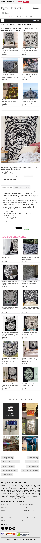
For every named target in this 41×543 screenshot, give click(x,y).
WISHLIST (12, 16)
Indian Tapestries (8, 466)
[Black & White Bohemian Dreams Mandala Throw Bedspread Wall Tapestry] (10, 272)
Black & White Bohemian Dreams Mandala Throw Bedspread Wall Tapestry (10, 283)
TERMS (23, 520)
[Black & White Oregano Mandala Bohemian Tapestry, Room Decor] (30, 298)
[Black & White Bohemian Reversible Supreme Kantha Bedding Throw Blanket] (10, 91)
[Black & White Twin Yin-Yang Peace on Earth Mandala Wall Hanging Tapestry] (30, 349)
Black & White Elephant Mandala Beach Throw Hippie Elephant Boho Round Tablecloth (10, 360)
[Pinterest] (10, 528)
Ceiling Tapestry (7, 458)
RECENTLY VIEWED (22, 16)
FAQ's (3, 511)
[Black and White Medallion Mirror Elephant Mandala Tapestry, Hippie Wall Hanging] (30, 91)
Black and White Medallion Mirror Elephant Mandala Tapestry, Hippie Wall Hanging (30, 101)
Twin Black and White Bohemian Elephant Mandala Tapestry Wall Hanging (10, 50)
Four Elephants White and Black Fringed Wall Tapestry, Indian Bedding (30, 50)
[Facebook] (2, 528)
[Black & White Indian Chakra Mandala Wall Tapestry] (30, 375)
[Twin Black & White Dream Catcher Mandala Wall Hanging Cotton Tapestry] (10, 375)
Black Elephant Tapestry (30, 470)
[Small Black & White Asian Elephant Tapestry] (10, 247)
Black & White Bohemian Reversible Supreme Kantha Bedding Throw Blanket (9, 101)
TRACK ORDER (26, 507)
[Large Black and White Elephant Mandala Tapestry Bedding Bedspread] (30, 65)
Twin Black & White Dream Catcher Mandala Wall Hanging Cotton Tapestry (10, 385)
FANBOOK (5, 507)
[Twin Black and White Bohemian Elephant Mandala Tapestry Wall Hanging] (10, 40)
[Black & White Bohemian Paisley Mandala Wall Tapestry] (10, 298)
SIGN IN (30, 16)
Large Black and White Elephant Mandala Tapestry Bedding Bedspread (30, 76)
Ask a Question (34, 191)
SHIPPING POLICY (27, 514)
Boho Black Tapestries (9, 470)
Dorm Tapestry (7, 474)
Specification (18, 187)
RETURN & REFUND (27, 517)
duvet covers (35, 496)
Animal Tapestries (32, 462)
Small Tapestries (32, 466)
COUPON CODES (26, 504)
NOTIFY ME (28, 177)
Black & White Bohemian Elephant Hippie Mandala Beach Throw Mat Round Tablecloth (30, 257)
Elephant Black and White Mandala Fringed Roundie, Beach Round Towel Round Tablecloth (10, 76)
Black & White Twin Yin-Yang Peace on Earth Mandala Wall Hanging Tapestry (29, 360)
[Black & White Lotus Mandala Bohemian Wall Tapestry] (30, 324)
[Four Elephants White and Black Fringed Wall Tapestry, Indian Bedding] (30, 40)
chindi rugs (5, 495)
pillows (18, 495)
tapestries (25, 495)
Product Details (7, 187)
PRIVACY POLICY (27, 511)
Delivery (26, 187)
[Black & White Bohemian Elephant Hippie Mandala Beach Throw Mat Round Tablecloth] (30, 247)
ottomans (27, 496)
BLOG (3, 520)
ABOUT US (5, 504)
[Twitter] (6, 528)
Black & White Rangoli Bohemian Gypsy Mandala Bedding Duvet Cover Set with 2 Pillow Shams (10, 334)
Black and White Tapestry (10, 462)
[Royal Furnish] (12, 8)
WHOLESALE (6, 514)
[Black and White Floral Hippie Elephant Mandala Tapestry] (30, 272)
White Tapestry (33, 458)
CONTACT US (6, 517)
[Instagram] (13, 528)
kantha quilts (12, 496)
